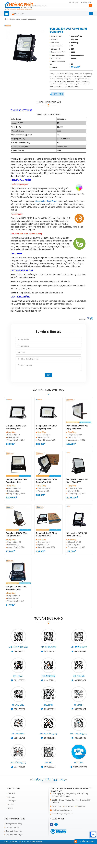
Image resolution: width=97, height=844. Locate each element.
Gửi (48, 375)
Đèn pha (12, 19)
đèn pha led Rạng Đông (46, 201)
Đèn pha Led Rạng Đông (26, 19)
